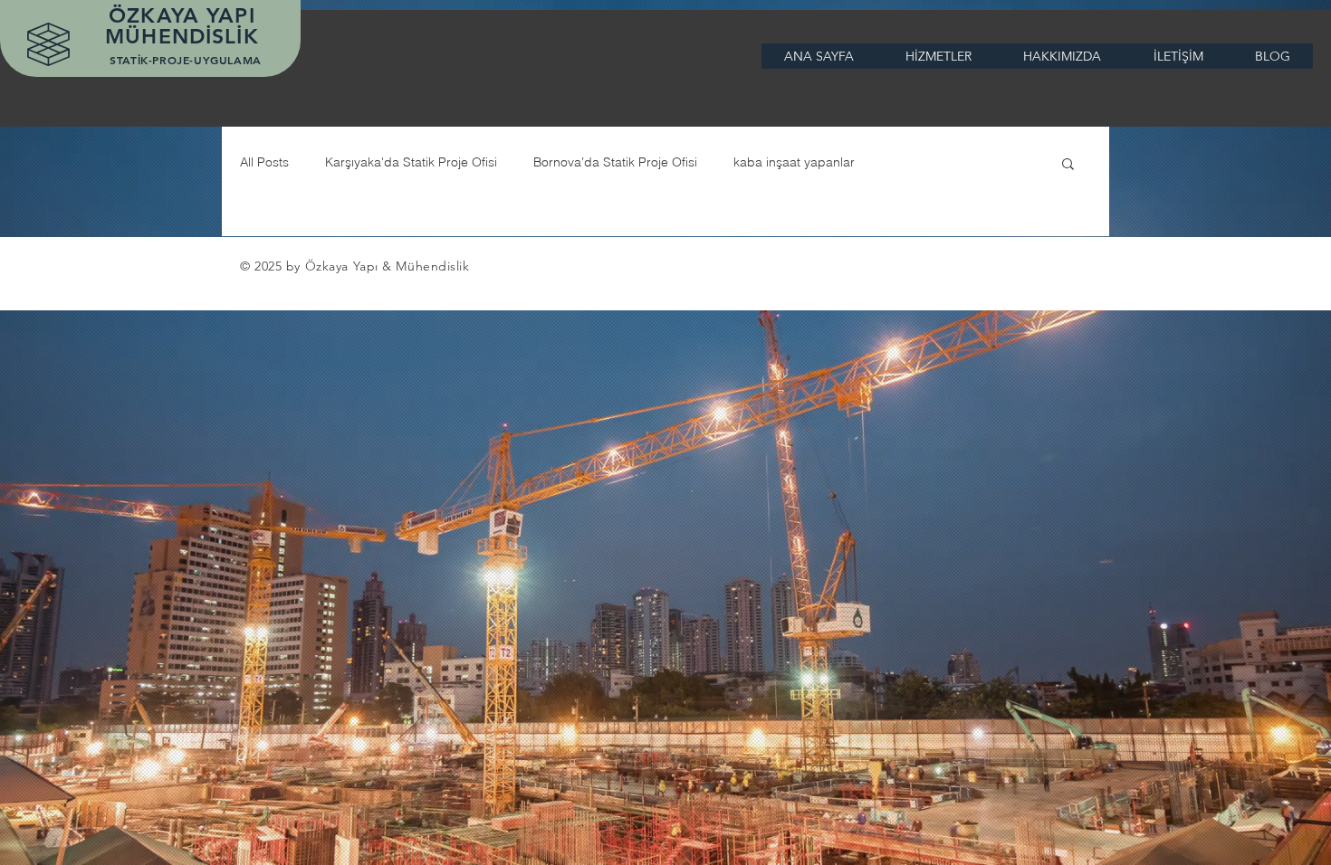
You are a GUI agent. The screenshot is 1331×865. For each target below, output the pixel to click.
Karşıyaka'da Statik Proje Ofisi (411, 162)
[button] (1068, 165)
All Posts (264, 162)
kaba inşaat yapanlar (794, 162)
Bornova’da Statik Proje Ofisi (615, 162)
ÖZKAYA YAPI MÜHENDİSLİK (185, 26)
